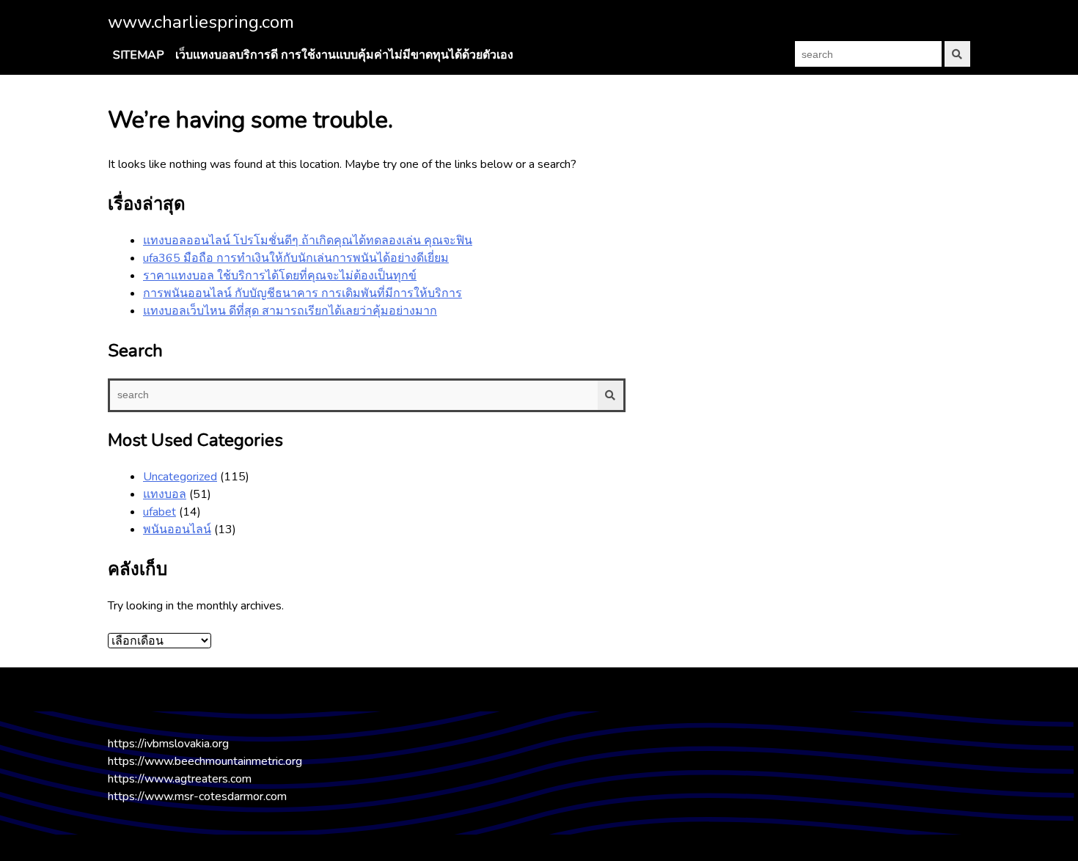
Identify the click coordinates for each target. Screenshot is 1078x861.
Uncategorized (180, 477)
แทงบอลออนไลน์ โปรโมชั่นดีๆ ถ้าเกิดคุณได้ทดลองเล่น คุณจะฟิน (307, 240)
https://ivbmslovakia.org (168, 744)
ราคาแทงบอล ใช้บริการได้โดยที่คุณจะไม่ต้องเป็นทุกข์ (280, 276)
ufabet (159, 512)
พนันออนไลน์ (177, 529)
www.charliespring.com (201, 22)
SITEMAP (138, 55)
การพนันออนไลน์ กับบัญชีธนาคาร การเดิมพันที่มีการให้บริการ (302, 293)
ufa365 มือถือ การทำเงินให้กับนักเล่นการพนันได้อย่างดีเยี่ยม (296, 258)
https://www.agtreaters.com (180, 779)
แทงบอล (164, 494)
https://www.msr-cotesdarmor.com (197, 796)
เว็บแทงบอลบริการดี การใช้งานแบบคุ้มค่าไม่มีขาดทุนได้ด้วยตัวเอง (344, 55)
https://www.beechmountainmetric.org (205, 761)
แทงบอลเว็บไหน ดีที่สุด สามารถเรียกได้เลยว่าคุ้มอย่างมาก (290, 311)
